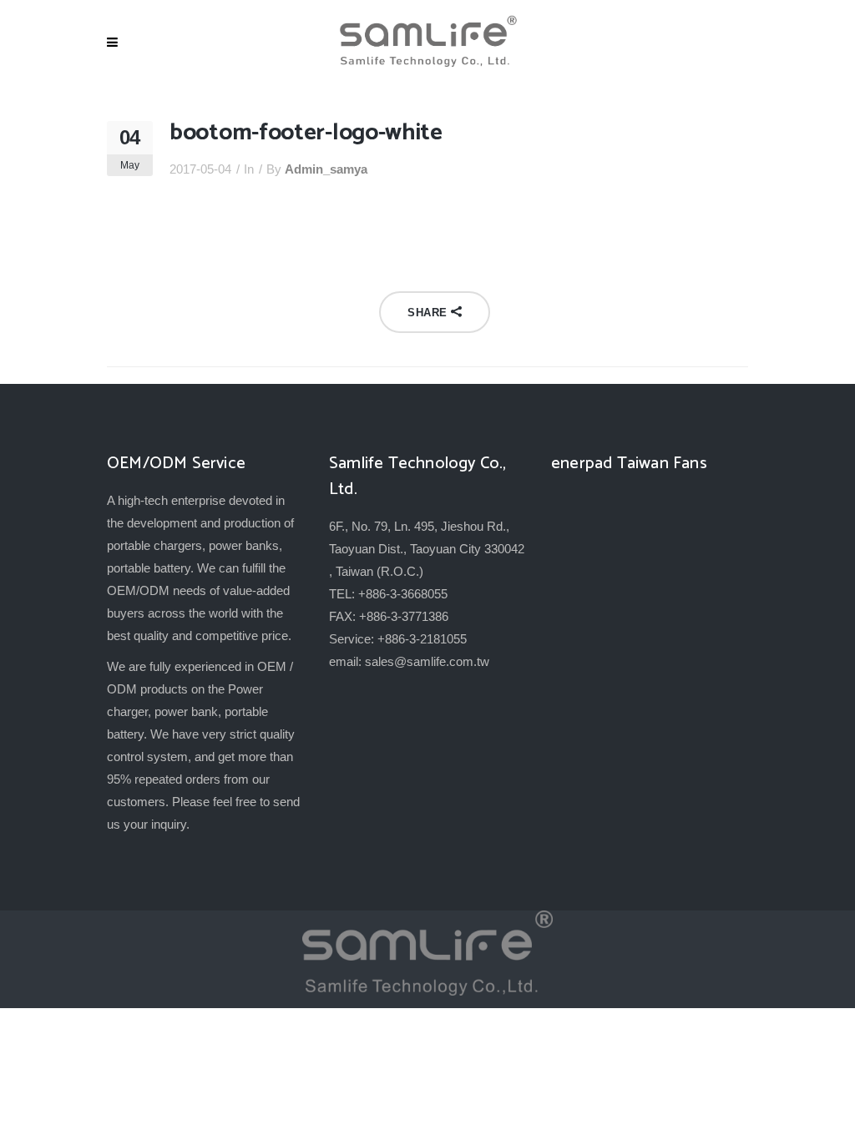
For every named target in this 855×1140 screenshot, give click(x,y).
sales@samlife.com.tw (427, 661)
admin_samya (326, 169)
